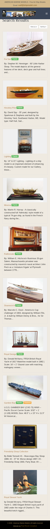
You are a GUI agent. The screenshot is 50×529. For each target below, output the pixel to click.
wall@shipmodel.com (27, 5)
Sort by (42, 27)
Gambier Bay (9, 403)
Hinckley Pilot (10, 108)
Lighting (7, 157)
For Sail (7, 59)
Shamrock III (9, 306)
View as (33, 27)
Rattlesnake (9, 254)
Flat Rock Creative (29, 526)
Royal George (10, 354)
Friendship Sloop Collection (16, 452)
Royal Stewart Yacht (13, 497)
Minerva (7, 205)
